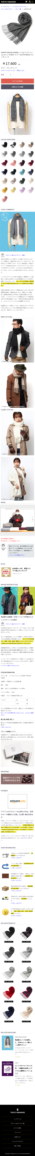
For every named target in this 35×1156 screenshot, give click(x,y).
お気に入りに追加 (17, 87)
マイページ (17, 1132)
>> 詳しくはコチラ (16, 857)
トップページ (5, 6)
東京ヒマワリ (8, 2)
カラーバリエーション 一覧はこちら (12, 70)
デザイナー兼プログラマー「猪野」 (16, 255)
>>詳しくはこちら (6, 727)
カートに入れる (17, 81)
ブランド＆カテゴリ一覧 (17, 1123)
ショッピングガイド (17, 1141)
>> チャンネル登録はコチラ (16, 555)
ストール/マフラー (7, 9)
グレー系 (18, 9)
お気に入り (17, 1137)
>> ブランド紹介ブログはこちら (10, 665)
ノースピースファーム (19, 6)
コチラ (24, 838)
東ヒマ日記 (17, 1146)
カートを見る (17, 1128)
